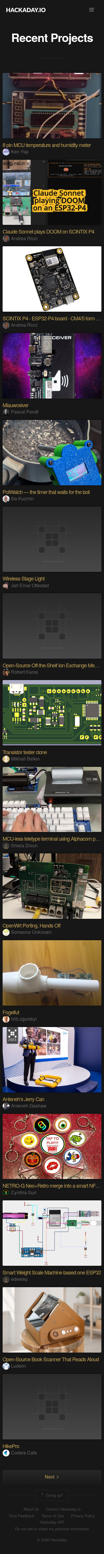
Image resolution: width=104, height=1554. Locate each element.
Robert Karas (24, 671)
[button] (91, 10)
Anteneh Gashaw (29, 1105)
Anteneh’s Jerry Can (23, 1099)
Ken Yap (20, 151)
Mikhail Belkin (25, 758)
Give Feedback (21, 1515)
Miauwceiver (15, 405)
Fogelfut (11, 1012)
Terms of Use (52, 1515)
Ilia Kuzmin (22, 498)
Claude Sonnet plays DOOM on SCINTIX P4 (48, 231)
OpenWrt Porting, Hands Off (31, 925)
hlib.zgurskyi (24, 1018)
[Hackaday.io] (26, 10)
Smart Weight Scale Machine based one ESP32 (52, 1272)
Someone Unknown (31, 932)
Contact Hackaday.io (63, 1509)
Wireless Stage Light (23, 578)
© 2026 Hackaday (52, 1539)
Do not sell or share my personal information (52, 1528)
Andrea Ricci (24, 238)
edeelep (19, 1279)
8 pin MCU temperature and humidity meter (47, 144)
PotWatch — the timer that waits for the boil (46, 491)
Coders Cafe (24, 1452)
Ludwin (18, 1365)
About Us (31, 1509)
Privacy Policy (83, 1515)
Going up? (54, 1495)
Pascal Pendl (24, 411)
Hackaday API (52, 1522)
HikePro (11, 1446)
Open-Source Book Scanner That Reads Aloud (51, 1359)
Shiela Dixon (24, 845)
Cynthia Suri (23, 1192)
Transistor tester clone (25, 752)
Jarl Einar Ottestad (30, 585)
